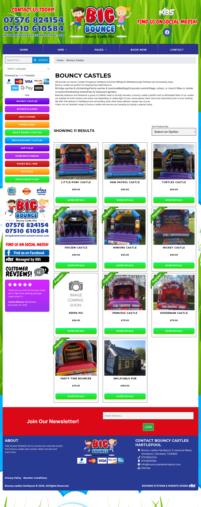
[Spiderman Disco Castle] (174, 292)
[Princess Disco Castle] (125, 292)
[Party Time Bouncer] (76, 358)
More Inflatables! (27, 156)
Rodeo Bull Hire (27, 163)
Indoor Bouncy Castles (27, 140)
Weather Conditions (35, 478)
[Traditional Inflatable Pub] (125, 358)
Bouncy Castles (27, 101)
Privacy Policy (13, 478)
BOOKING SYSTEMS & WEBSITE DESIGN (165, 485)
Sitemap (145, 467)
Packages (27, 171)
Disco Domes (27, 117)
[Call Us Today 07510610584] (27, 231)
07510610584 (148, 460)
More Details (76, 200)
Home (31, 49)
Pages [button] (99, 49)
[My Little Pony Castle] (76, 161)
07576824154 (149, 457)
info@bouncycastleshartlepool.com (161, 464)
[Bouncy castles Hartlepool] (100, 22)
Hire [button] (61, 49)
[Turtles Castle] (174, 161)
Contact (177, 49)
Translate (29, 75)
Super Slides (27, 124)
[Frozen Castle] (76, 227)
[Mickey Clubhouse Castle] (174, 227)
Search (43, 60)
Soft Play (27, 148)
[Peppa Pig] (76, 292)
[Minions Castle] (125, 227)
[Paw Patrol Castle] (125, 161)
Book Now (139, 49)
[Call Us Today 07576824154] (27, 225)
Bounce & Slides (27, 109)
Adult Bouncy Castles (27, 132)
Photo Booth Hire (27, 179)
